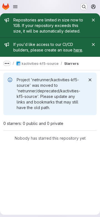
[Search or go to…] (84, 6)
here (78, 50)
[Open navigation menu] (15, 6)
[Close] (93, 20)
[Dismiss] (90, 80)
